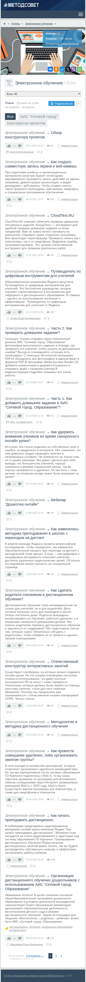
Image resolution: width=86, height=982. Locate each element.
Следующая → (35, 955)
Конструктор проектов (26, 123)
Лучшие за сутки (27, 103)
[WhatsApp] (79, 69)
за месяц (28, 107)
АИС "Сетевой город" (38, 116)
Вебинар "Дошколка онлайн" (35, 502)
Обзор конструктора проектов (33, 135)
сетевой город (17, 930)
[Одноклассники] (56, 69)
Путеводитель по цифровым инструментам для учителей (43, 273)
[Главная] (4, 23)
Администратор (69, 43)
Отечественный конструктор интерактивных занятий (41, 664)
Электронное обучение (25, 133)
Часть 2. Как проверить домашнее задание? (38, 330)
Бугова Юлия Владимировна (25, 318)
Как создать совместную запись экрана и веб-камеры (41, 164)
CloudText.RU (62, 215)
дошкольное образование (57, 926)
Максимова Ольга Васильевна (26, 944)
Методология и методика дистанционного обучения (41, 724)
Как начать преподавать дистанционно (37, 817)
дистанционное (18, 926)
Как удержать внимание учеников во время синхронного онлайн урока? (42, 436)
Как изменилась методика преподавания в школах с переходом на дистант (41, 533)
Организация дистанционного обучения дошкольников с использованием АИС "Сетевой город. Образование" (42, 882)
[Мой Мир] (61, 69)
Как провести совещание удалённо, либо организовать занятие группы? (41, 755)
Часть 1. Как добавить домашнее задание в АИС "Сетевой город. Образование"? (38, 402)
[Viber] (73, 69)
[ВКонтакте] (50, 69)
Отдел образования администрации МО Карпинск (33, 975)
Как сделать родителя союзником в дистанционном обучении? (39, 594)
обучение (34, 926)
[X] (67, 69)
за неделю (12, 107)
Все (10, 116)
